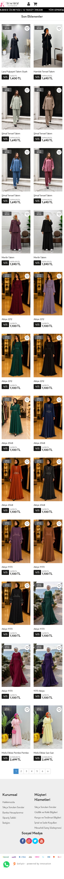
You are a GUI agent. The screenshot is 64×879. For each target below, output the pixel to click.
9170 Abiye (39, 691)
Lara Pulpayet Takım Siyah (14, 71)
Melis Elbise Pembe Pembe (15, 752)
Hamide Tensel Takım (44, 71)
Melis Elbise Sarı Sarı (44, 752)
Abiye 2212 (7, 319)
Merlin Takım (8, 257)
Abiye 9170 (7, 567)
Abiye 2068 (7, 443)
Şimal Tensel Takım (11, 133)
